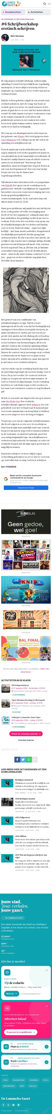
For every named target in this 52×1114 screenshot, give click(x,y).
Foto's (45, 1080)
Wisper (20, 136)
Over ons (32, 1086)
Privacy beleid (6, 1111)
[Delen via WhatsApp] (29, 759)
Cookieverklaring (21, 1111)
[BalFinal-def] (26, 648)
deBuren (36, 404)
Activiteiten (34, 1080)
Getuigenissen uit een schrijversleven (17, 19)
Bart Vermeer (17, 36)
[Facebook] (3, 1105)
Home (5, 1080)
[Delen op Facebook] (17, 759)
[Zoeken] (45, 4)
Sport (22, 1086)
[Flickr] (18, 1105)
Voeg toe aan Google (26, 488)
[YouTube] (13, 1105)
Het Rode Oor (13, 401)
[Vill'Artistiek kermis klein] (26, 619)
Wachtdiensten (9, 1086)
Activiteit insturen (26, 740)
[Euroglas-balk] (26, 521)
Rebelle (9, 185)
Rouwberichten (18, 1080)
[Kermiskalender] (26, 555)
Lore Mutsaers (8, 139)
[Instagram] (8, 1105)
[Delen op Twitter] (23, 759)
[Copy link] (35, 759)
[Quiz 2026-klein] (26, 590)
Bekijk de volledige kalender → (26, 734)
